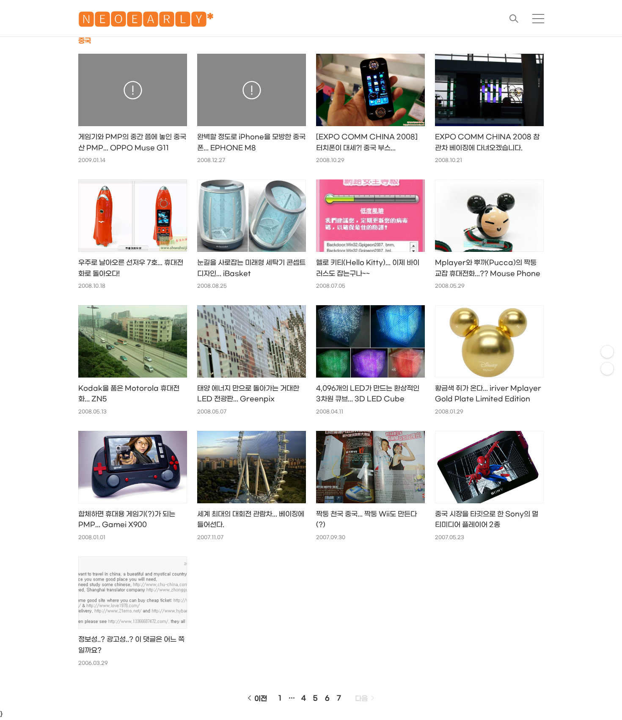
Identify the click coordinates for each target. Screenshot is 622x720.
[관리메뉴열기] (607, 351)
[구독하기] (607, 368)
